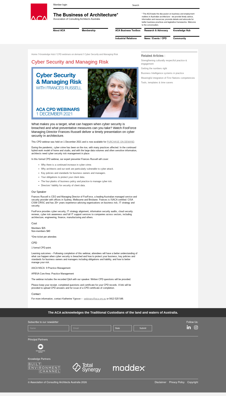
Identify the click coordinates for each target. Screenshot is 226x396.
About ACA (59, 30)
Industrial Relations (126, 38)
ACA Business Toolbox (127, 30)
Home (34, 54)
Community (179, 38)
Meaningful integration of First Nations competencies (168, 78)
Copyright (192, 382)
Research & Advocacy (156, 30)
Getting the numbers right (154, 68)
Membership (89, 30)
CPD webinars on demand (69, 54)
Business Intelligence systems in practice (162, 73)
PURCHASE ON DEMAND (120, 141)
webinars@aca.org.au (95, 298)
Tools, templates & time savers (157, 82)
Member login (60, 4)
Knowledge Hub (182, 30)
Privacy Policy (177, 382)
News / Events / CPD (155, 38)
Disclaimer (160, 382)
